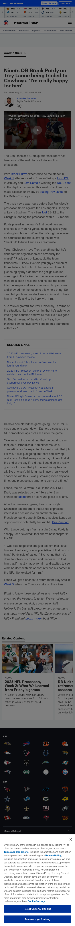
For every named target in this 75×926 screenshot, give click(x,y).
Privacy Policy (53, 855)
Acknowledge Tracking (37, 919)
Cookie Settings (37, 901)
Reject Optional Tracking (37, 908)
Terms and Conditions (16, 851)
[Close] (71, 839)
